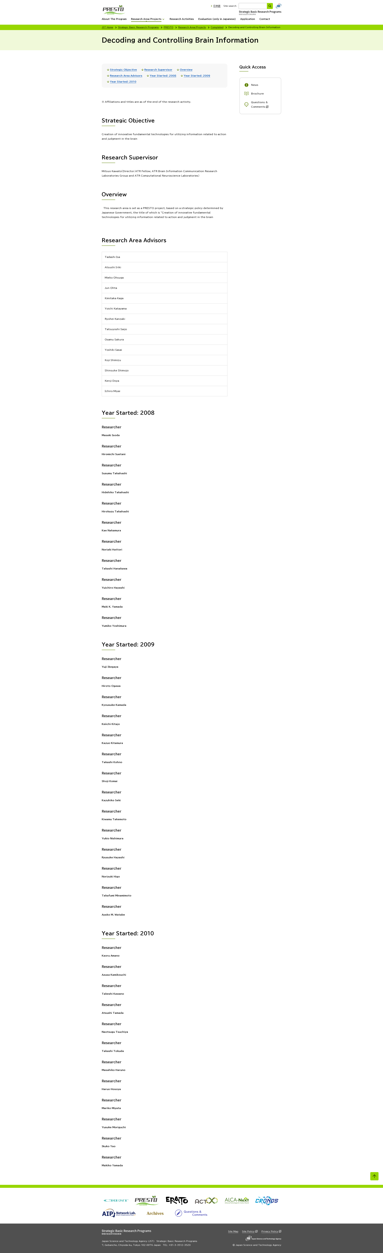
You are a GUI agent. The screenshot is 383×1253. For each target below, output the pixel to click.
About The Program (114, 19)
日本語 (217, 6)
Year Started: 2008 (163, 75)
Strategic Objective (123, 69)
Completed (217, 27)
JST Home (107, 27)
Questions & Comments (259, 104)
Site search (230, 6)
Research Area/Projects (146, 19)
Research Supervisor (158, 69)
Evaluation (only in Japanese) (217, 19)
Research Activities (182, 19)
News (254, 85)
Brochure (257, 93)
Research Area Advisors (126, 75)
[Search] (270, 6)
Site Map (233, 1231)
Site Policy (248, 1231)
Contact (264, 19)
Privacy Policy (269, 1231)
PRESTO (168, 27)
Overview (186, 69)
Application (247, 19)
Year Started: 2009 (197, 75)
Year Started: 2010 (123, 81)
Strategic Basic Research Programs (138, 27)
